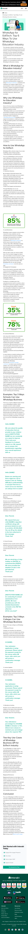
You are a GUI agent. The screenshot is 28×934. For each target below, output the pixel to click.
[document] (14, 467)
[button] (25, 456)
